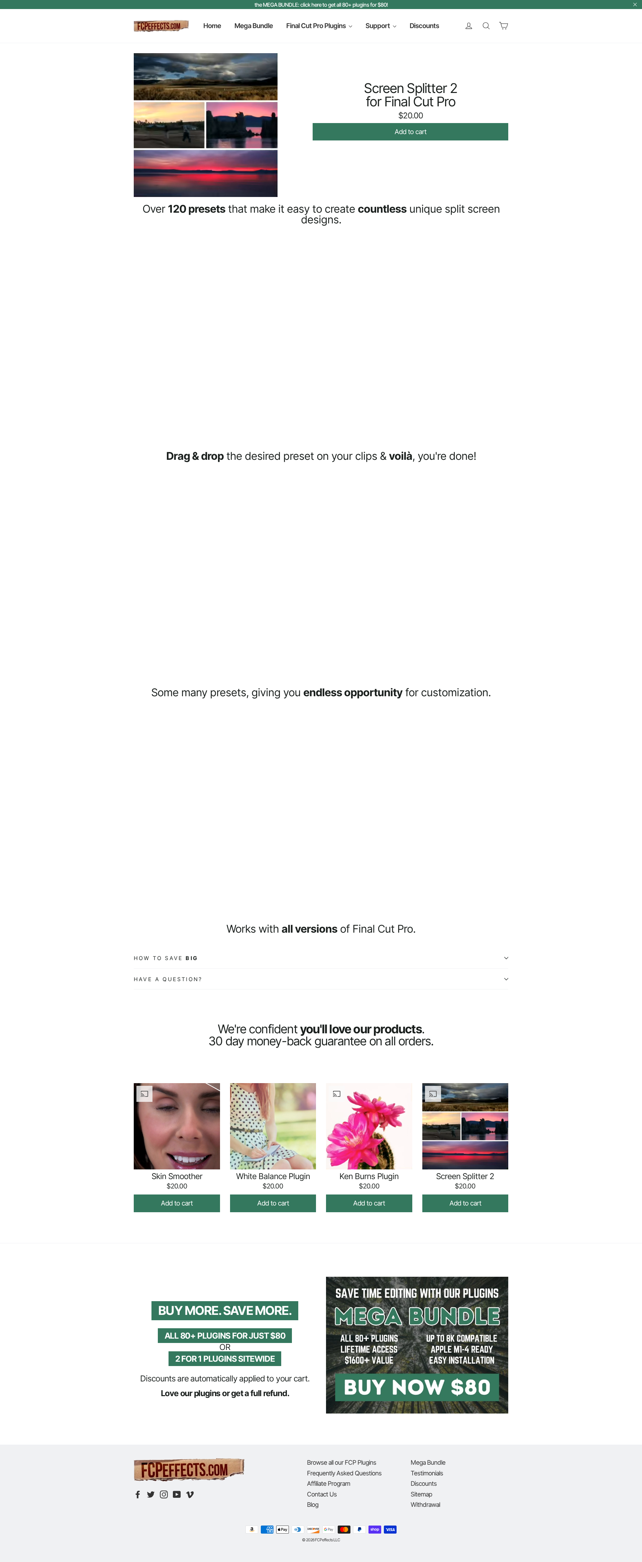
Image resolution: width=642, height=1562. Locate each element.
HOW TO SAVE (166, 958)
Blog (312, 1504)
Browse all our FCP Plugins (341, 1462)
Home (212, 26)
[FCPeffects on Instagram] (164, 1494)
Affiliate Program (328, 1483)
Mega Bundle (253, 26)
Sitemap (421, 1494)
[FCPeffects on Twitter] (151, 1494)
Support (378, 26)
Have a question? (168, 979)
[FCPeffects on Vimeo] (190, 1494)
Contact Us (322, 1494)
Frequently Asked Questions (344, 1473)
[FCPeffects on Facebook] (138, 1494)
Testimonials (427, 1473)
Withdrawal (425, 1504)
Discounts (424, 26)
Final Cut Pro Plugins (316, 26)
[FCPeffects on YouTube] (177, 1494)
